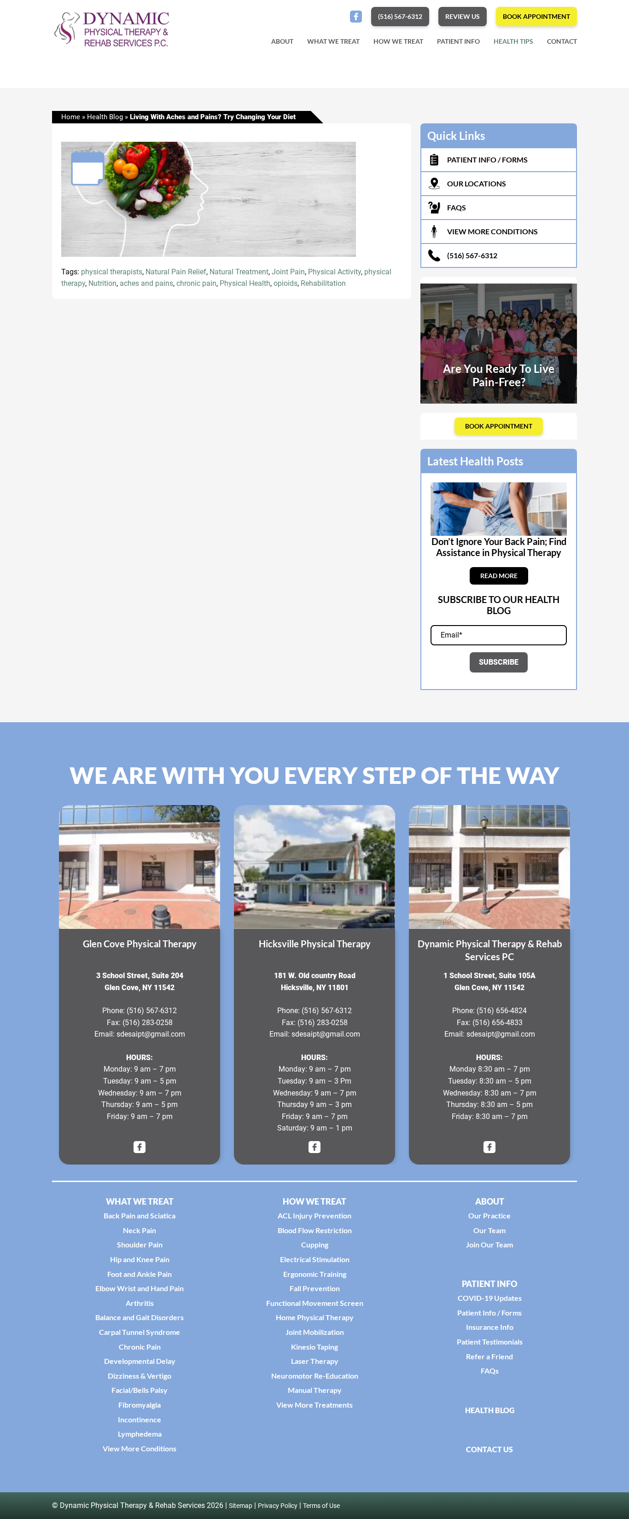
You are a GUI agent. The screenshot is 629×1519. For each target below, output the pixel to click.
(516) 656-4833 (497, 1022)
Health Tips (513, 41)
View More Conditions (139, 1448)
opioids (285, 283)
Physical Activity (334, 271)
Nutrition (102, 283)
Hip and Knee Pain (139, 1259)
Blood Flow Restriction (315, 1230)
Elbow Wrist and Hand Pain (139, 1288)
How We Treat (398, 41)
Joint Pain (288, 271)
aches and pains (146, 283)
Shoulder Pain (140, 1244)
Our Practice (489, 1215)
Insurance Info (489, 1326)
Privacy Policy (277, 1505)
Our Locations (476, 183)
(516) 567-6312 (472, 255)
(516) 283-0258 (147, 1022)
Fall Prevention (315, 1288)
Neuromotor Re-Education (314, 1375)
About (282, 41)
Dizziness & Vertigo (139, 1375)
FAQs (456, 207)
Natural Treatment (239, 271)
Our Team (489, 1230)
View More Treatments (314, 1404)
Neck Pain (139, 1230)
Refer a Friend (489, 1356)
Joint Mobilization (314, 1332)
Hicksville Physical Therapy (315, 943)
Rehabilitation (323, 283)
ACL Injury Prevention (314, 1215)
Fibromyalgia (139, 1404)
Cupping (314, 1244)
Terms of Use (321, 1505)
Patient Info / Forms (489, 1312)
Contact (562, 41)
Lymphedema (140, 1433)
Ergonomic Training (314, 1274)
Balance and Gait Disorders (139, 1317)
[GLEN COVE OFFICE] (139, 867)
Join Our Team (489, 1244)
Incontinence (139, 1419)
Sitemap (240, 1505)
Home (70, 117)
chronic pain (196, 283)
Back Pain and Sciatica (139, 1215)
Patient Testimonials (490, 1341)
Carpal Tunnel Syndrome (139, 1332)
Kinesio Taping (314, 1346)
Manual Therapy (315, 1390)
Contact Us (489, 1449)
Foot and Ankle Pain (139, 1274)
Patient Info (458, 41)
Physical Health (245, 283)
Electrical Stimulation (314, 1259)
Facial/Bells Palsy (139, 1390)
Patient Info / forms (487, 159)
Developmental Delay (139, 1361)
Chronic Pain (140, 1346)
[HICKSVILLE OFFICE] (314, 867)
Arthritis (140, 1303)
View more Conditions (492, 231)
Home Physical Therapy (315, 1317)
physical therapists (111, 271)
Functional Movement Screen (314, 1303)
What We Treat (333, 41)
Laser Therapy (314, 1361)
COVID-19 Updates (490, 1297)
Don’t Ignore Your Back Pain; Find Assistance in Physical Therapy (498, 547)
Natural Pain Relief (176, 271)
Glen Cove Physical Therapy (140, 943)
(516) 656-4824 (502, 1010)
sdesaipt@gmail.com (150, 1034)
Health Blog (105, 117)
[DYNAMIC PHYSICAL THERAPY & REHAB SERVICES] (489, 867)
